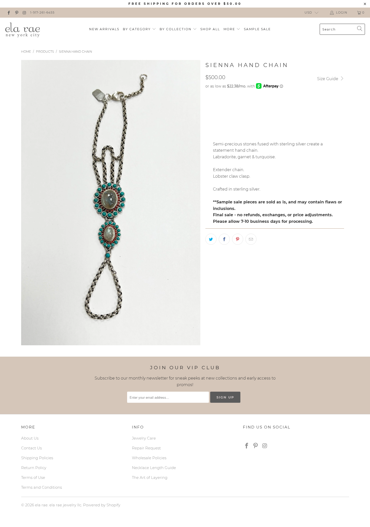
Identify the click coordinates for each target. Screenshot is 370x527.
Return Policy (33, 467)
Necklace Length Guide (154, 467)
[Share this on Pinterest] (237, 239)
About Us (30, 438)
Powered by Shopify (101, 505)
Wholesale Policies (149, 457)
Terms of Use (33, 477)
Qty (208, 120)
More (230, 29)
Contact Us (31, 448)
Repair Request (146, 448)
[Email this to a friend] (250, 239)
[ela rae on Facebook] (8, 12)
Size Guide (328, 78)
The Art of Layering (149, 477)
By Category (137, 29)
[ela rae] (22, 29)
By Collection (176, 29)
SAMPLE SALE (257, 29)
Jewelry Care (144, 438)
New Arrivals (104, 29)
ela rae (41, 505)
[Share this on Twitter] (210, 239)
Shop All (210, 29)
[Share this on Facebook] (224, 239)
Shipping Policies (37, 457)
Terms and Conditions (41, 487)
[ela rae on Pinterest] (16, 12)
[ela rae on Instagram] (24, 12)
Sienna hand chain (227, 105)
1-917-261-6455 (42, 12)
